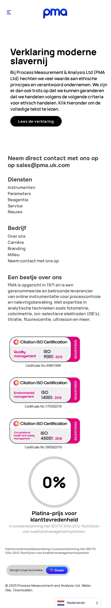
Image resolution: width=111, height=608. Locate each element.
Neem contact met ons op (33, 261)
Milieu (14, 254)
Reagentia (18, 199)
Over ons (17, 236)
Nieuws (15, 212)
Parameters (19, 193)
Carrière (16, 242)
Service (15, 206)
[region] (55, 82)
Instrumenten (21, 187)
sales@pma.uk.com (43, 165)
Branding (17, 248)
